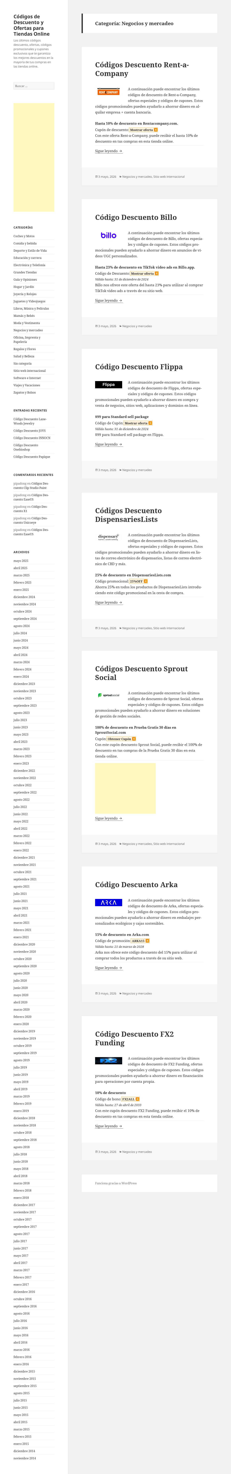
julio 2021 (20, 894)
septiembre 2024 (25, 619)
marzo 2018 (22, 1183)
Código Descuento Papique (32, 457)
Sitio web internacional (30, 371)
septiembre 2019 (25, 1053)
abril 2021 (20, 915)
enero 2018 (21, 1198)
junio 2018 (21, 1161)
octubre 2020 (23, 959)
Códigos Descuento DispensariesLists (128, 515)
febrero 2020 (22, 1017)
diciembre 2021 (24, 858)
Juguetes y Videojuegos (29, 301)
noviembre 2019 (25, 1038)
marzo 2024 (22, 662)
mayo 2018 (21, 1169)
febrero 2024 (22, 669)
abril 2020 (20, 1002)
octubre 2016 (23, 1299)
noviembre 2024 (25, 604)
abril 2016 (20, 1342)
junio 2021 (21, 901)
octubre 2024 (23, 611)
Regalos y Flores (25, 349)
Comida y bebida (25, 243)
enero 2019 (21, 1111)
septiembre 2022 (25, 792)
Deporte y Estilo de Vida (30, 251)
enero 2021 (21, 937)
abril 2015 (20, 1422)
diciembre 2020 (24, 944)
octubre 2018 (23, 1133)
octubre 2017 (23, 1219)
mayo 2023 (21, 734)
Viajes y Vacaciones (27, 385)
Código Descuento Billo (136, 217)
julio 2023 (20, 720)
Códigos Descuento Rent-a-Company (142, 69)
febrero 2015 (22, 1437)
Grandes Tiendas (25, 272)
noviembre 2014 (25, 1458)
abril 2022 (20, 829)
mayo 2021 (21, 908)
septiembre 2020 (25, 966)
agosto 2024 (22, 626)
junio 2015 (21, 1408)
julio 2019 (20, 1067)
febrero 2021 (22, 930)
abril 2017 (20, 1263)
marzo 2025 (22, 575)
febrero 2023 (22, 756)
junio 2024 (21, 640)
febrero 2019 (22, 1104)
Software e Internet (27, 378)
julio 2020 (20, 981)
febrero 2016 (22, 1357)
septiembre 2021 (25, 879)
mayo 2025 (21, 561)
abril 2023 (20, 742)
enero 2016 (21, 1364)
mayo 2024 (21, 648)
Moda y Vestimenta (27, 323)
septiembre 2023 (25, 706)
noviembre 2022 (25, 778)
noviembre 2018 (25, 1125)
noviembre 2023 (25, 691)
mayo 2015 (21, 1415)
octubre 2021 (23, 872)
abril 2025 (20, 568)
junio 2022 (21, 814)
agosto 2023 (22, 713)
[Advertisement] (34, 157)
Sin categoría (23, 364)
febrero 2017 (22, 1277)
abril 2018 (20, 1176)
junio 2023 (21, 727)
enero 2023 (21, 763)
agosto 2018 (22, 1147)
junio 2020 (21, 988)
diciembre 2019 (24, 1031)
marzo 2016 (22, 1350)
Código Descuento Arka (136, 884)
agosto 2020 (22, 973)
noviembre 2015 (25, 1379)
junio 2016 (21, 1328)
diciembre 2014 (24, 1451)
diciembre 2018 (24, 1118)
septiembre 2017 (25, 1227)
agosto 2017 (22, 1234)
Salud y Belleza (24, 356)
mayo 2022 (21, 821)
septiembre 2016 (25, 1306)
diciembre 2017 (24, 1205)
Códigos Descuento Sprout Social (141, 673)
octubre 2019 (23, 1046)
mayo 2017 (21, 1256)
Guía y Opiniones (25, 280)
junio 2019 (21, 1075)
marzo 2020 (22, 1009)
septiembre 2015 (25, 1386)
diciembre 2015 (24, 1371)
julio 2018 (20, 1154)
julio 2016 (20, 1321)
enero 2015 (21, 1444)
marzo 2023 (22, 749)
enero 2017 (21, 1285)
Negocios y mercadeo (28, 330)
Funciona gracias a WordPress (116, 1183)
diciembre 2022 (24, 771)
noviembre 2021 (25, 865)
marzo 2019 (22, 1096)
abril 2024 (20, 655)
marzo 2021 (22, 923)
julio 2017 (20, 1241)
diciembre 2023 (24, 684)
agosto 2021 (22, 886)
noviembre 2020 (25, 952)
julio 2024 (20, 633)
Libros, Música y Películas (31, 309)
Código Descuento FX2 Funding (134, 1038)
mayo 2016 (21, 1335)
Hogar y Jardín (24, 287)
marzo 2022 (22, 836)
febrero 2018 (22, 1190)
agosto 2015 (22, 1393)
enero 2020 (21, 1024)
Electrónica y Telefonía (29, 265)
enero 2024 (21, 677)
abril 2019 (20, 1089)
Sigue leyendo (109, 151)
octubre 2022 (23, 785)
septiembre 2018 (25, 1140)
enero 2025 (21, 590)
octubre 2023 (23, 698)
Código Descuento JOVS (30, 431)
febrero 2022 (22, 843)
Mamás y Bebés (24, 316)
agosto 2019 (22, 1060)
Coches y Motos (24, 236)
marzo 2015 (22, 1429)
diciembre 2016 (24, 1292)
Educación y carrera (28, 258)
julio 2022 (20, 807)
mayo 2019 (21, 1082)
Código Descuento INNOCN (32, 438)
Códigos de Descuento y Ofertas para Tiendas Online (32, 25)
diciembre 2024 (24, 597)
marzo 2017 (22, 1270)
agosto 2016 (22, 1313)
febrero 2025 (22, 582)
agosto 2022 (22, 800)
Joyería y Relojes (25, 294)
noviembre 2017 (25, 1212)
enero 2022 (21, 850)
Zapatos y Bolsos (25, 392)
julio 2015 (20, 1400)
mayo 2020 (21, 995)
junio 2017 (21, 1248)
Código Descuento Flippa (139, 366)
